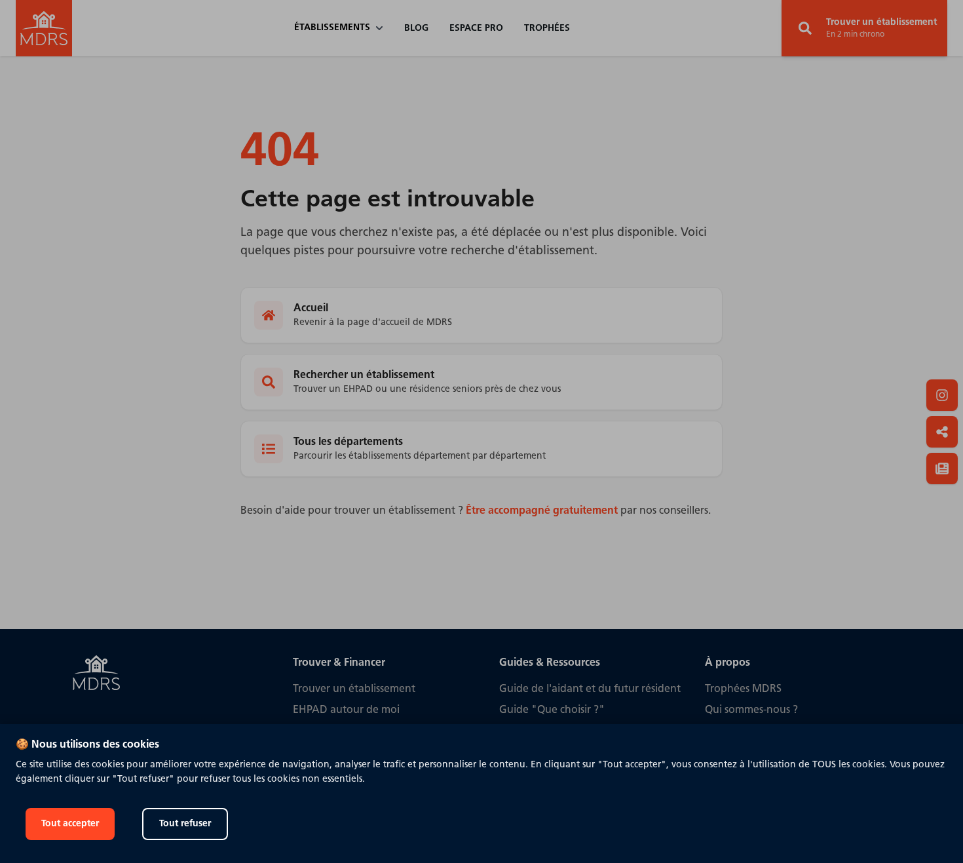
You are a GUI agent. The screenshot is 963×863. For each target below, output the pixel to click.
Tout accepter (70, 824)
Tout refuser (185, 824)
